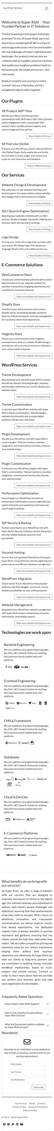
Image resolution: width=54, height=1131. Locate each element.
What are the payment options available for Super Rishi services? (24, 1025)
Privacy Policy (19, 1106)
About (32, 1103)
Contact (41, 1103)
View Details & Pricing (39, 136)
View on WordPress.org (38, 165)
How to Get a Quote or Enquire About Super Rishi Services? (23, 1014)
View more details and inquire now (33, 296)
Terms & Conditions (38, 1106)
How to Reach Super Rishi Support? (22, 1003)
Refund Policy (30, 1110)
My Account (21, 1103)
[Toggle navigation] (46, 8)
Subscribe (38, 1087)
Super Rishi (13, 8)
